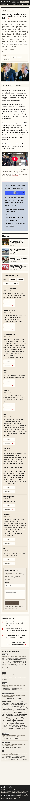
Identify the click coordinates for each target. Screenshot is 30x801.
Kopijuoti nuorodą (7, 59)
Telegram (14, 57)
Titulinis (3, 4)
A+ (13, 85)
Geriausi (7, 283)
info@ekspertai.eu (15, 175)
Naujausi (12, 279)
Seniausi (20, 279)
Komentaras (8, 589)
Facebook (7, 57)
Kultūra (23, 4)
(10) (8, 18)
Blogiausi (15, 283)
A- (3, 85)
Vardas (7, 582)
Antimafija (18, 4)
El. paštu (19, 57)
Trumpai (8, 4)
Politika (13, 4)
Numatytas (8, 85)
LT (18, 1)
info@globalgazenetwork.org (10, 795)
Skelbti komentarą (11, 603)
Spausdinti (18, 85)
